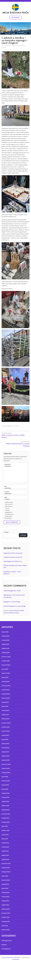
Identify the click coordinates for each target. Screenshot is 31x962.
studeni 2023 (6, 727)
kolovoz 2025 (6, 673)
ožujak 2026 (5, 644)
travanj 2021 (5, 847)
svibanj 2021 (5, 843)
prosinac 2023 (6, 723)
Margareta (15, 45)
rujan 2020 (5, 876)
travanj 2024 (5, 710)
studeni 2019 (5, 917)
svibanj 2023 (5, 743)
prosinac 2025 (6, 656)
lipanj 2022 (5, 789)
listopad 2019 (6, 921)
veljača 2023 (5, 756)
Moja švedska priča (15, 12)
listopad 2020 (6, 872)
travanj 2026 (5, 640)
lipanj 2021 (5, 838)
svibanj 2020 (5, 892)
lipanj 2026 (5, 632)
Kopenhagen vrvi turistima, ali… (13, 561)
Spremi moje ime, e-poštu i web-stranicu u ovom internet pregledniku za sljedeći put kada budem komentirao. (9, 510)
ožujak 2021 (5, 851)
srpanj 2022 (5, 785)
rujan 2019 (5, 925)
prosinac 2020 (6, 863)
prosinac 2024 (6, 685)
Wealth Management (10, 590)
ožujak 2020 (5, 901)
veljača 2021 (5, 855)
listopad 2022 (6, 772)
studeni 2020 (6, 867)
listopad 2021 (6, 822)
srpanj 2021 (5, 834)
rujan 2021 (5, 826)
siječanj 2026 (6, 652)
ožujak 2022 (5, 801)
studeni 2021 (5, 818)
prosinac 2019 (6, 913)
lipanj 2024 (5, 706)
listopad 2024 (6, 694)
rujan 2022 (5, 776)
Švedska (4, 47)
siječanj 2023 (6, 760)
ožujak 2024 (5, 714)
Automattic (16, 959)
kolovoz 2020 (6, 880)
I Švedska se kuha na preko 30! (13, 557)
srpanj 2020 (5, 884)
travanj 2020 (5, 896)
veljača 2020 (5, 905)
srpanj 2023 (5, 735)
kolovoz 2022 (6, 781)
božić (13, 426)
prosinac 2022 (6, 764)
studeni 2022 (6, 768)
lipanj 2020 (5, 888)
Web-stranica (7, 498)
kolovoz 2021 (5, 830)
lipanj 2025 (5, 677)
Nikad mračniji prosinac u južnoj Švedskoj (17, 444)
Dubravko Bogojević (9, 606)
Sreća (19, 590)
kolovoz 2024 (6, 698)
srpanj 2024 (5, 702)
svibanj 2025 (5, 681)
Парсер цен (7, 595)
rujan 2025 (5, 669)
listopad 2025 (6, 665)
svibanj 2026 (5, 636)
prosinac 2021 (6, 814)
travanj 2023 (5, 747)
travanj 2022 (5, 797)
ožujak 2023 (5, 752)
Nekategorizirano (7, 940)
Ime (7, 487)
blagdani (9, 426)
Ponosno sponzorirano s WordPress (11, 957)
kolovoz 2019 (5, 929)
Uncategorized (6, 949)
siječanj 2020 (6, 909)
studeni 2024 (6, 690)
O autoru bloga (15, 601)
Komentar (7, 465)
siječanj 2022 (6, 810)
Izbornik (16, 17)
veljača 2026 (5, 648)
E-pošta (7, 492)
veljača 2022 (5, 805)
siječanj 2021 (5, 859)
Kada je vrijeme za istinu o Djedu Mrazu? (13, 435)
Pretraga (6, 532)
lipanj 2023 (5, 739)
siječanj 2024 (6, 718)
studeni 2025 (6, 661)
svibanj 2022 (5, 793)
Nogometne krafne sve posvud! (13, 553)
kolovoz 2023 (6, 731)
